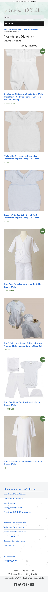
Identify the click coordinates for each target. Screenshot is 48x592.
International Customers (15, 531)
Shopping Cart (10, 560)
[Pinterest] (23, 584)
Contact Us (9, 545)
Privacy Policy (10, 536)
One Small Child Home (15, 493)
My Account (9, 556)
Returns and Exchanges (15, 522)
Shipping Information (14, 527)
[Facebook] (15, 584)
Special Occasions (31, 29)
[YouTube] (32, 584)
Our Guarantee (11, 503)
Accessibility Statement (14, 541)
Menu (10, 23)
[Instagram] (27, 584)
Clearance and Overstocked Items (19, 489)
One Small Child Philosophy (17, 512)
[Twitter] (19, 584)
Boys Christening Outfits (13, 29)
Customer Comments (14, 498)
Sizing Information (13, 507)
